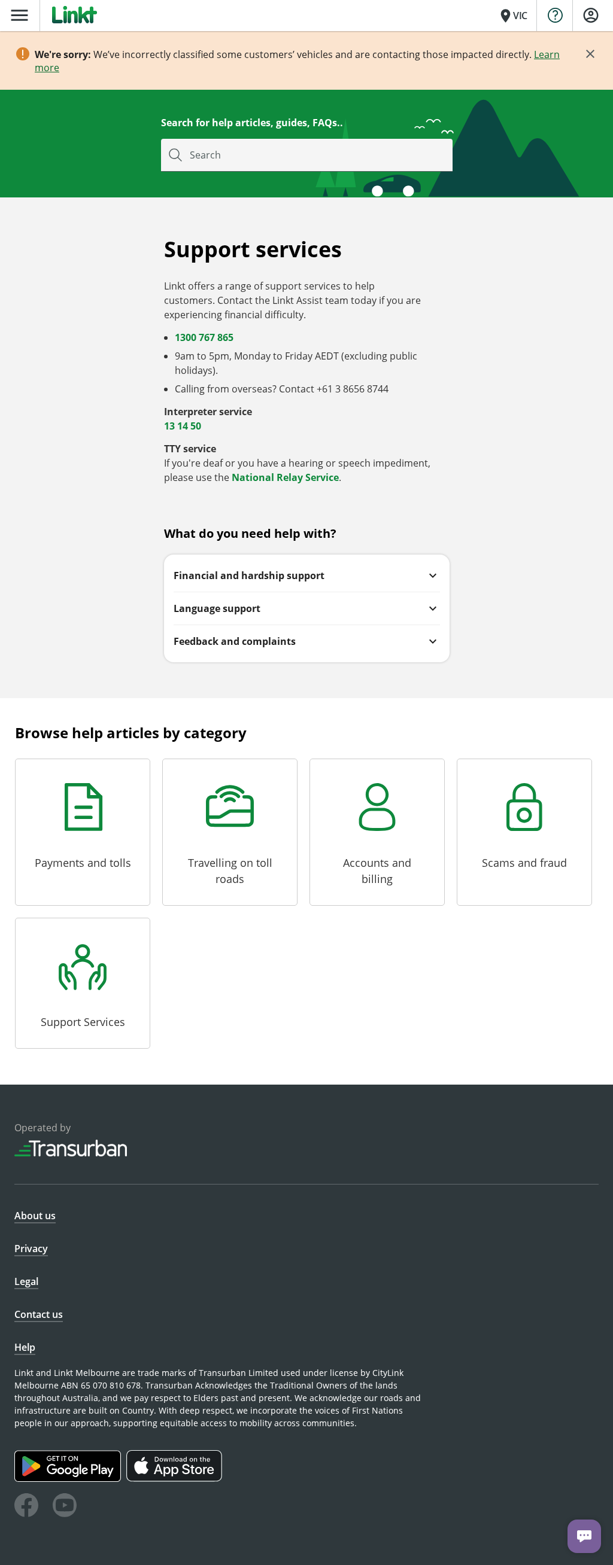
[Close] (590, 54)
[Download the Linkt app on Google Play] (70, 1478)
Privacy (31, 1248)
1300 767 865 (204, 337)
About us (35, 1215)
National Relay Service (285, 477)
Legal (26, 1281)
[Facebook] (26, 1507)
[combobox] (307, 155)
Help (24, 1347)
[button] (307, 575)
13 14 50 (182, 426)
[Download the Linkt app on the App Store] (175, 1478)
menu (19, 15)
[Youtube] (65, 1507)
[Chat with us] (584, 1536)
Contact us (38, 1314)
